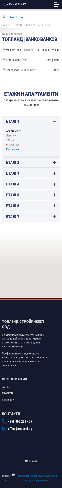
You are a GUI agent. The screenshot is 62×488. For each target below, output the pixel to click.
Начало (6, 25)
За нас (6, 386)
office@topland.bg (20, 429)
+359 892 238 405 (16, 4)
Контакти (8, 400)
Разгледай (12, 149)
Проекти (18, 25)
